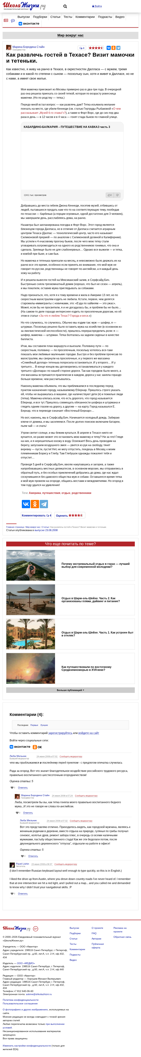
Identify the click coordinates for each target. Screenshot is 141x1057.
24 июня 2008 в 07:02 (47, 756)
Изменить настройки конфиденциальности (27, 1045)
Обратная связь (122, 937)
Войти (98, 6)
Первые (34, 725)
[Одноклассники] (113, 48)
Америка (35, 492)
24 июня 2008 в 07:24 (62, 796)
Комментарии (85, 17)
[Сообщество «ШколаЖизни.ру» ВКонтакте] (29, 23)
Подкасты (105, 17)
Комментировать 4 (36, 515)
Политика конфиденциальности (21, 999)
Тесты (68, 17)
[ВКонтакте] (109, 48)
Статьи (55, 17)
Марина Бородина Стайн (35, 795)
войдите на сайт (88, 733)
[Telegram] (118, 48)
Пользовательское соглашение (20, 1003)
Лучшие (44, 725)
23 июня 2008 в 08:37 (42, 864)
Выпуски (24, 17)
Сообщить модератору (71, 756)
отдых (66, 492)
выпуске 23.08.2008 (46, 530)
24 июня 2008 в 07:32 (57, 821)
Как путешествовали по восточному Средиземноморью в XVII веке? (86, 668)
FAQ (94, 933)
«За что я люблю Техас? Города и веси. (64, 315)
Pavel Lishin (22, 863)
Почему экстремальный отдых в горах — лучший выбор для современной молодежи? (96, 565)
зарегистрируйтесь (60, 733)
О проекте (97, 928)
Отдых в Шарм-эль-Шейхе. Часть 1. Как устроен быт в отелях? (97, 634)
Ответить (23, 787)
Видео (119, 17)
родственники (81, 492)
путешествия (51, 492)
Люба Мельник (18, 756)
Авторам (96, 938)
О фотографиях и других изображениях (25, 1009)
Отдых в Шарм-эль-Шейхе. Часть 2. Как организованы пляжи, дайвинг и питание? (91, 600)
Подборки (40, 17)
